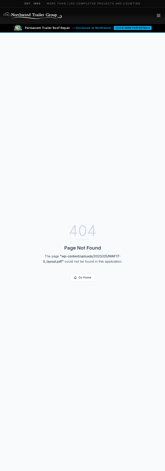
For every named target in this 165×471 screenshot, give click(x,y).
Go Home (84, 277)
